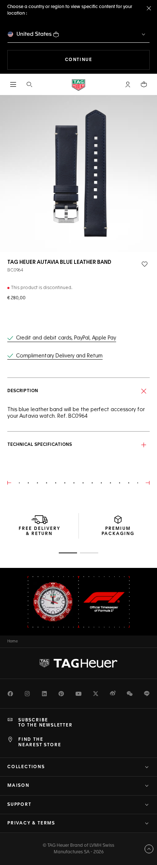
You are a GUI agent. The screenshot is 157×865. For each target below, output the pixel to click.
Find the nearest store (39, 742)
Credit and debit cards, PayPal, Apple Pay (66, 338)
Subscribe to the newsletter (45, 723)
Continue (107, 59)
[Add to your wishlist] (144, 264)
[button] (128, 84)
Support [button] (19, 805)
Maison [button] (18, 786)
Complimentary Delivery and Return (59, 355)
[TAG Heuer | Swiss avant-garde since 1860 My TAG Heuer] (78, 663)
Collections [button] (26, 767)
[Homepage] (78, 84)
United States (34, 34)
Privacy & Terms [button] (31, 823)
